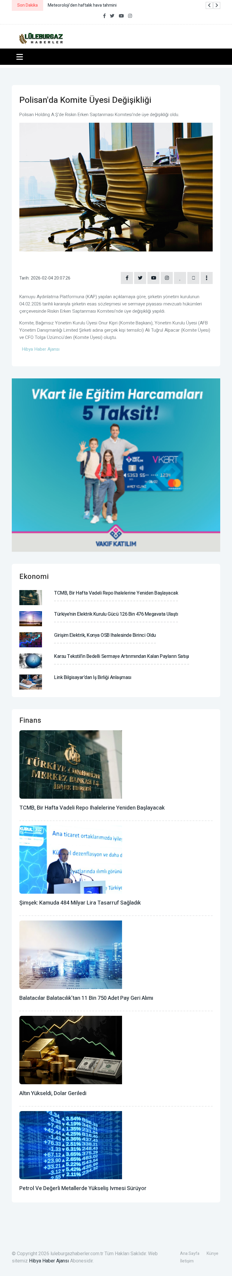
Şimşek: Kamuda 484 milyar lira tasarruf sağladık (80, 903)
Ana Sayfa (189, 1253)
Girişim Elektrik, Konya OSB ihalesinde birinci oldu (105, 635)
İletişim (187, 1261)
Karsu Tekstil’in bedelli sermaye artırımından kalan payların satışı (121, 656)
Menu (21, 57)
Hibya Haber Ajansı (49, 1261)
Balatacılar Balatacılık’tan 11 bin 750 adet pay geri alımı (86, 998)
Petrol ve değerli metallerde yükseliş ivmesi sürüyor (83, 1188)
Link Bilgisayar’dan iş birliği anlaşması (92, 677)
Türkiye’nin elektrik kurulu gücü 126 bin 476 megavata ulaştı (116, 614)
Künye (212, 1253)
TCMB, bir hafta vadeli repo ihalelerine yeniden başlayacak (116, 593)
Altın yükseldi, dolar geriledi (52, 1093)
